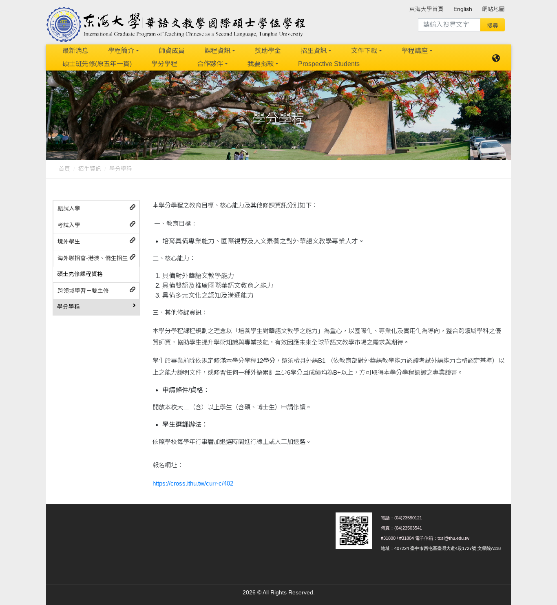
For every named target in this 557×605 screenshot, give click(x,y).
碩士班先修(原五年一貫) (97, 63)
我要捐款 (261, 63)
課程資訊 (217, 50)
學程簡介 (121, 50)
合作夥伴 (210, 63)
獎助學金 (268, 50)
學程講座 (415, 50)
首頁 (64, 169)
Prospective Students (329, 63)
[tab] (96, 209)
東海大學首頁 (426, 9)
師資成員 (172, 50)
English (462, 9)
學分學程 (164, 63)
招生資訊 (314, 50)
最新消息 (75, 50)
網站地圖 (493, 9)
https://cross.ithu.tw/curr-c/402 (193, 483)
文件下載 (364, 50)
